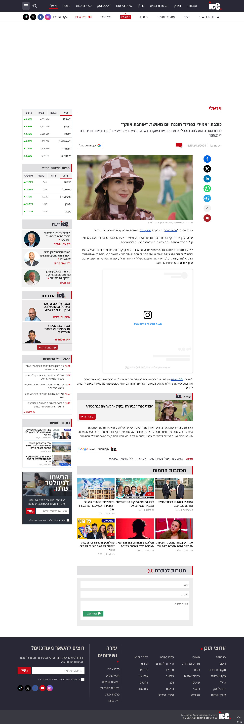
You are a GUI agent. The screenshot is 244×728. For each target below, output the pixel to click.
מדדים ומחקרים (191, 663)
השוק (177, 5)
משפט (66, 5)
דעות (187, 17)
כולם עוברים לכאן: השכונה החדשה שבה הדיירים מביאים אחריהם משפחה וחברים (38, 445)
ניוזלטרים (105, 17)
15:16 (67, 375)
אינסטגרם (177, 458)
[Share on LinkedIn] (207, 178)
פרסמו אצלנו (112, 694)
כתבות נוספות (60, 423)
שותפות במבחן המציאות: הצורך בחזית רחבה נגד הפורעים (57, 236)
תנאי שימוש (113, 675)
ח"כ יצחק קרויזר (62, 263)
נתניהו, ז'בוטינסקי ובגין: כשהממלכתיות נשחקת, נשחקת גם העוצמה (58, 275)
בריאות (170, 689)
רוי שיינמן (150, 509)
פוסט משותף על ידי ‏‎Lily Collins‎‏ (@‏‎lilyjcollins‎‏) (147, 367)
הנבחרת (192, 5)
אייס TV (143, 676)
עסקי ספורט (167, 657)
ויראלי (53, 5)
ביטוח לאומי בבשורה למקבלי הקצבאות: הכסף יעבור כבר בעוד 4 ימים (96, 505)
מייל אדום (80, 17)
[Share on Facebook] (207, 159)
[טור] (96, 528)
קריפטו (196, 682)
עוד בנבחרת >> (47, 347)
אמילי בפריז (170, 230)
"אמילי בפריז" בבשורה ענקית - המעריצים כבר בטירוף (119, 406)
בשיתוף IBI (110, 554)
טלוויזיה (195, 695)
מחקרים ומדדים (166, 17)
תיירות (144, 663)
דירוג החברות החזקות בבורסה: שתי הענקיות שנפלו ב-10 (135, 503)
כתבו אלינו (113, 669)
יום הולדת (141, 458)
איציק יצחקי (188, 509)
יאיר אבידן (65, 282)
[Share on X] (207, 169)
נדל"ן (141, 5)
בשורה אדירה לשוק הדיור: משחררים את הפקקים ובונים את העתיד (55, 255)
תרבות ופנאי (141, 657)
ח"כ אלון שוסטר (62, 244)
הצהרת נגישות (111, 682)
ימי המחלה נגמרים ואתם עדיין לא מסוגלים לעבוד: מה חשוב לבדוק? (38, 459)
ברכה (151, 458)
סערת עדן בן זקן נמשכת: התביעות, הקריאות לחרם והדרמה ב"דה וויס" (174, 544)
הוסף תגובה (91, 613)
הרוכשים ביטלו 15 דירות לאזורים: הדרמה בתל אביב (175, 503)
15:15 (67, 365)
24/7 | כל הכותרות (56, 359)
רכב (171, 682)
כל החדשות (30, 412)
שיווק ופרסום (124, 5)
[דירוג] (135, 488)
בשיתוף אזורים (46, 451)
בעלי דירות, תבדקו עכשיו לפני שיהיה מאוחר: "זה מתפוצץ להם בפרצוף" (38, 432)
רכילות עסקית (192, 676)
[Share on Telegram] (207, 198)
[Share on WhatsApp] (207, 188)
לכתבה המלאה (87, 416)
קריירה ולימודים (165, 663)
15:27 (67, 393)
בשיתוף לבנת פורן (44, 464)
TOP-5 (144, 670)
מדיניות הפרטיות (110, 688)
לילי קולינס (145, 230)
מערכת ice (216, 145)
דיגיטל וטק (104, 5)
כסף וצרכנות (84, 5)
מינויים (170, 670)
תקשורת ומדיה (159, 5)
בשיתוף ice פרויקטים (43, 437)
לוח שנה (143, 689)
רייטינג (144, 17)
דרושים (144, 682)
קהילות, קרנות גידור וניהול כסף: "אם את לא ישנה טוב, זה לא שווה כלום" (97, 546)
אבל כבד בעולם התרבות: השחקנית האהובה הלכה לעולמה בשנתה (135, 544)
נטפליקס (114, 458)
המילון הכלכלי (166, 695)
